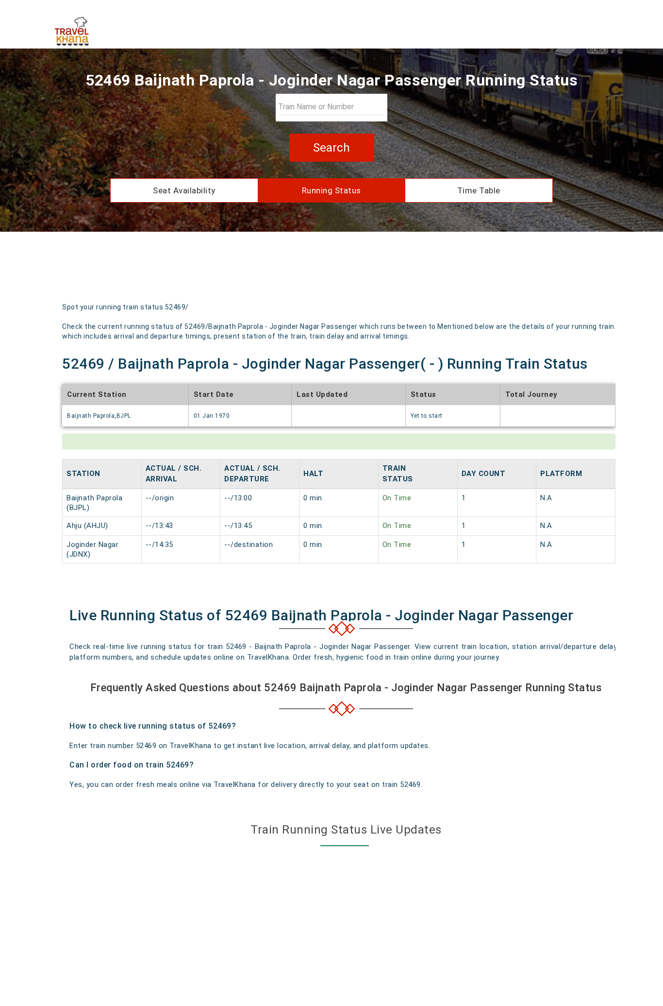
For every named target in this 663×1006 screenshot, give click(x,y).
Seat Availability (184, 190)
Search (331, 147)
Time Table (478, 190)
